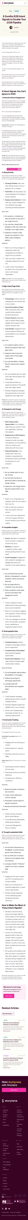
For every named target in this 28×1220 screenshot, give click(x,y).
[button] (25, 3)
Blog (10, 11)
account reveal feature (7, 148)
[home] (8, 3)
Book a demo (9, 996)
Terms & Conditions (15, 1212)
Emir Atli (18, 52)
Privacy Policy (5, 1212)
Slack (7, 961)
